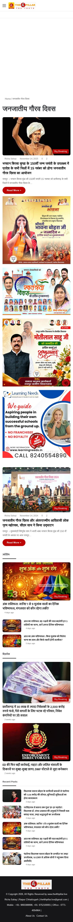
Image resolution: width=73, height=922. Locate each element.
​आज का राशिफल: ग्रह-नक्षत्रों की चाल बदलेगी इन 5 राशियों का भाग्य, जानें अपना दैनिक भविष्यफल (46, 623)
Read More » (14, 190)
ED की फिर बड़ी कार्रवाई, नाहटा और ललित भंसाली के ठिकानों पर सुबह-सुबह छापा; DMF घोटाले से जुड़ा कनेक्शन (35, 767)
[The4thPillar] (22, 5)
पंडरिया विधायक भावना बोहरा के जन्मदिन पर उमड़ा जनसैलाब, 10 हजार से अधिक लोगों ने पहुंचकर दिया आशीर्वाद (46, 857)
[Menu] (4, 7)
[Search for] (68, 7)
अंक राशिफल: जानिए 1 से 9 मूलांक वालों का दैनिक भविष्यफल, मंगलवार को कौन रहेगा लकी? (31, 606)
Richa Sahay (10, 159)
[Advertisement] (36, 56)
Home (7, 99)
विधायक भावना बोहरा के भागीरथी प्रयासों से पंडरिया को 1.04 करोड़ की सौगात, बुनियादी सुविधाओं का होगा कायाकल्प (46, 794)
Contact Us (42, 916)
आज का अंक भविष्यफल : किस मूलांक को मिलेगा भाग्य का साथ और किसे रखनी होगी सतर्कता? (45, 638)
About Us (30, 916)
